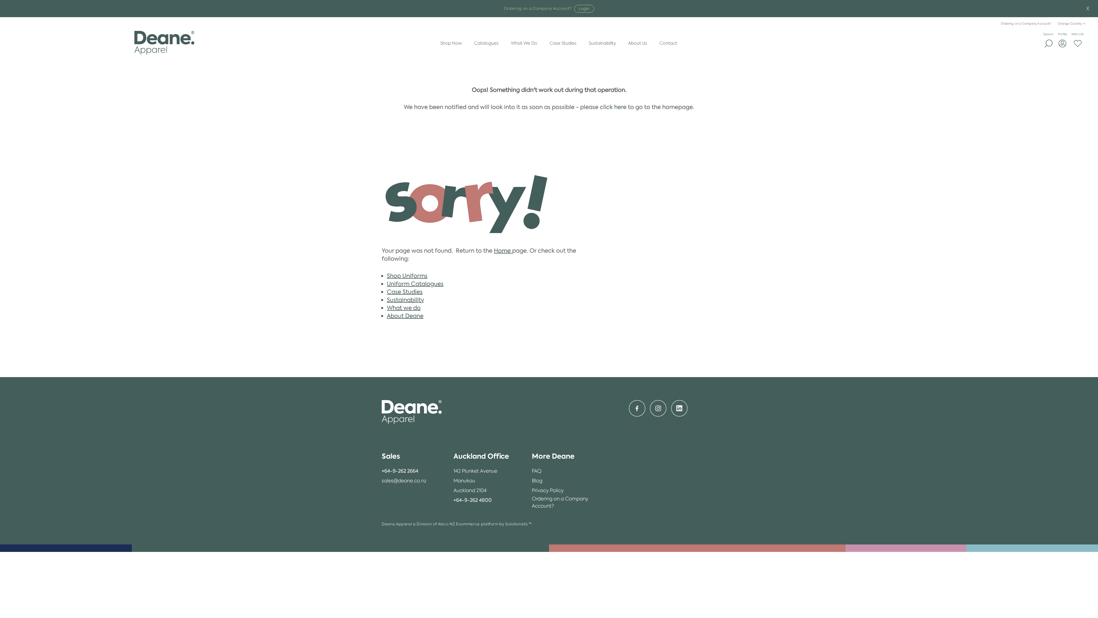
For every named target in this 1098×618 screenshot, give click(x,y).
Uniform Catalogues (415, 284)
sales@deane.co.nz (404, 481)
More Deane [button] (553, 456)
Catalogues (486, 43)
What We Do (524, 43)
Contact (668, 43)
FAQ (537, 471)
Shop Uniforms (407, 276)
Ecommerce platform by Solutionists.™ (494, 524)
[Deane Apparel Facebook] (637, 408)
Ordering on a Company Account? (1026, 23)
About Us (637, 43)
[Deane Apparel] (164, 43)
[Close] (1087, 9)
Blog (537, 481)
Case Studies (563, 43)
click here (613, 107)
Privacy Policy (548, 490)
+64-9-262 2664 (400, 471)
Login (584, 8)
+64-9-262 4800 (472, 500)
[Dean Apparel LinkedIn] (679, 408)
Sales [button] (391, 456)
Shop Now (451, 43)
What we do (404, 308)
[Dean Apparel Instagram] (658, 408)
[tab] (404, 456)
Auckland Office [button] (481, 456)
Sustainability (602, 43)
